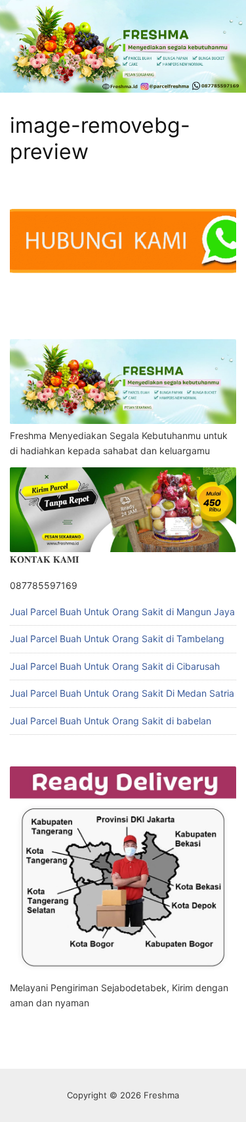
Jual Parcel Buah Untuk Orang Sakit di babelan (110, 720)
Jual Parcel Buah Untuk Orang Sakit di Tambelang (117, 638)
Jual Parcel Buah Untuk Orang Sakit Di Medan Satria (122, 693)
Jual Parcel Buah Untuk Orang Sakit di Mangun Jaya (122, 611)
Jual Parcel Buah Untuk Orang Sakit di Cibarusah (115, 666)
